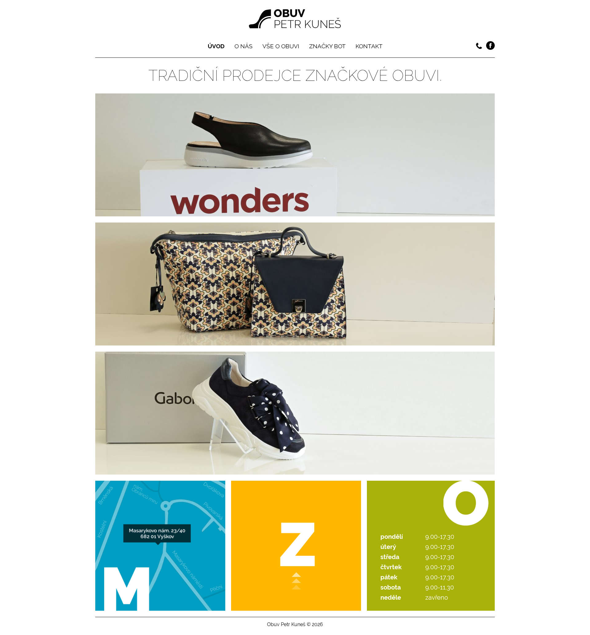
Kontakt (369, 46)
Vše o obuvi (280, 46)
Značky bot (327, 46)
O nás (243, 46)
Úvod (216, 46)
